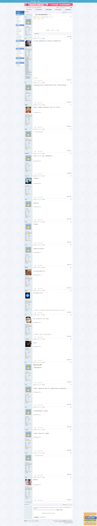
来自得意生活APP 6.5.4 (38, 183)
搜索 (71, 7)
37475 (29, 52)
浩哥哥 (26, 477)
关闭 (95, 513)
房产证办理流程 (18, 50)
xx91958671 (27, 429)
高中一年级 (26, 138)
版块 (38, 1)
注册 (62, 1)
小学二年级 (26, 185)
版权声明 (68, 521)
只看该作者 (43, 38)
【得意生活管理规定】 (67, 507)
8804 (29, 329)
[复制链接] (49, 14)
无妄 (25, 38)
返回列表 (64, 12)
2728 (29, 443)
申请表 (62, 520)
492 (28, 166)
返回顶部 (70, 36)
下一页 (70, 12)
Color (35, 509)
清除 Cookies (56, 521)
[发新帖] (25, 11)
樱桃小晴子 (26, 267)
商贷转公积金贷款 (18, 37)
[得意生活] (27, 1)
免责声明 (66, 521)
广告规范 (71, 521)
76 (28, 189)
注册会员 (53, 513)
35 (28, 397)
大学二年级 (26, 114)
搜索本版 (57, 7)
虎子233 (26, 199)
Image (36, 509)
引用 (38, 36)
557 (28, 212)
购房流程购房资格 (18, 15)
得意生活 (64, 520)
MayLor (26, 384)
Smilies (41, 509)
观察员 (26, 129)
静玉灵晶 (26, 290)
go (71, 14)
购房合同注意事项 (18, 31)
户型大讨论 (17, 28)
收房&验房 (17, 42)
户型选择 (17, 26)
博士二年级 (26, 486)
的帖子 (39, 364)
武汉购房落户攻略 (18, 56)
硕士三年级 (26, 324)
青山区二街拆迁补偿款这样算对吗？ (41, 14)
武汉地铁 (17, 23)
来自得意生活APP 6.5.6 (38, 112)
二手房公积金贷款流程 (19, 61)
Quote (39, 509)
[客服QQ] (74, 512)
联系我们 (60, 521)
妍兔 (25, 82)
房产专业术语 (18, 17)
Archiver (53, 520)
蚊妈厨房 (37, 33)
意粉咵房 (30, 7)
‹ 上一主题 (26, 502)
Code (40, 509)
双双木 (26, 221)
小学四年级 (26, 26)
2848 (29, 119)
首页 (32, 1)
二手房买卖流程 (18, 59)
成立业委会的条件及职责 (19, 47)
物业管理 (17, 45)
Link (37, 509)
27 (28, 96)
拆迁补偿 (35, 18)
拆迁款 (39, 18)
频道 (34, 1)
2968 (29, 236)
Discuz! (37, 520)
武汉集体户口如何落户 (19, 53)
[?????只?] (25, 28)
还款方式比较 (18, 34)
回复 (35, 36)
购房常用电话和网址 (19, 39)
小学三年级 (26, 208)
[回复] (28, 11)
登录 (60, 1)
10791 (29, 467)
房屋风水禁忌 (18, 20)
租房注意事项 (18, 64)
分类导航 (59, 520)
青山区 (42, 18)
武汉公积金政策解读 (19, 36)
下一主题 (30, 502)
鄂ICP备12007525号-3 (69, 520)
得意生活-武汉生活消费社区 (25, 7)
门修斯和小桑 (27, 153)
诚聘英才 (63, 521)
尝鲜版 (56, 520)
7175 (29, 305)
